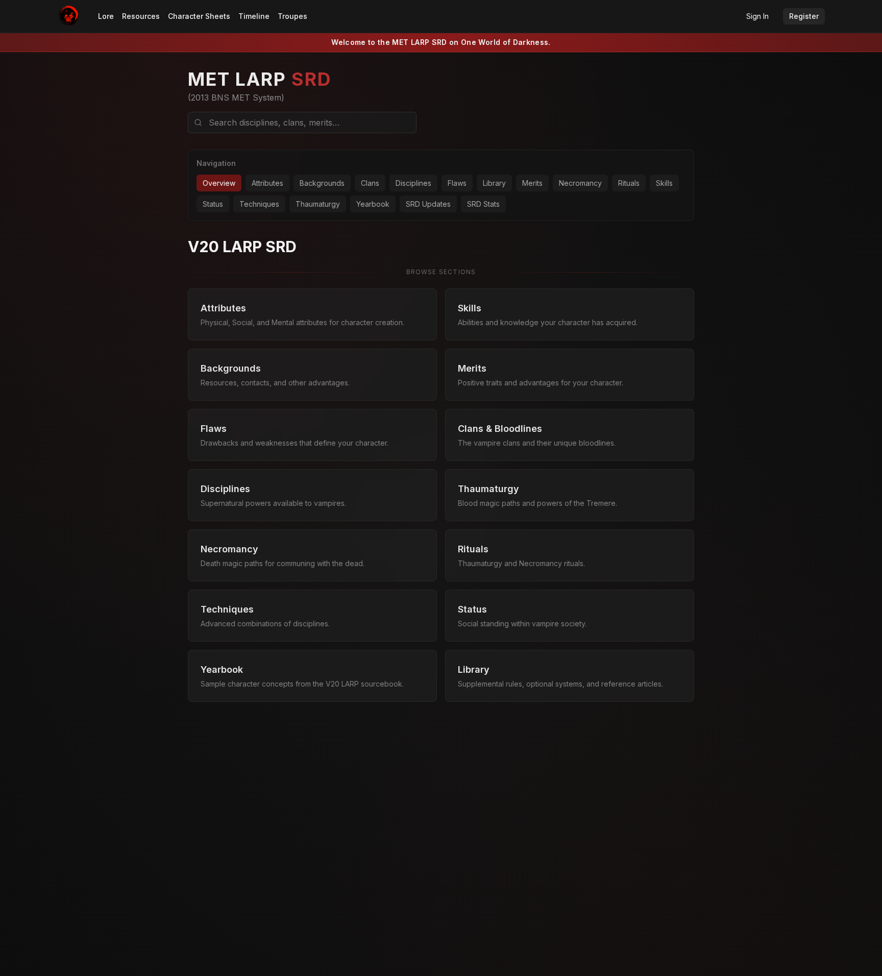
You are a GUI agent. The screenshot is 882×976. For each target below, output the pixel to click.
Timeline (254, 16)
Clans (370, 183)
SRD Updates (428, 204)
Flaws (457, 183)
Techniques (259, 204)
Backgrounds (322, 183)
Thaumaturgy (318, 204)
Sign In (757, 16)
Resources (141, 16)
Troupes (292, 16)
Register (804, 16)
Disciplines (413, 183)
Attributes (267, 183)
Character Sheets (199, 16)
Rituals (629, 183)
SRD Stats (483, 204)
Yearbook (372, 204)
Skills (664, 183)
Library (494, 183)
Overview (219, 183)
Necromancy (580, 183)
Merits (532, 183)
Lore (106, 16)
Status (213, 204)
